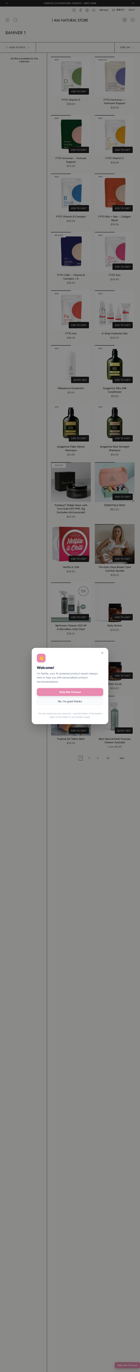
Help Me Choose (70, 692)
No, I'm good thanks (70, 701)
